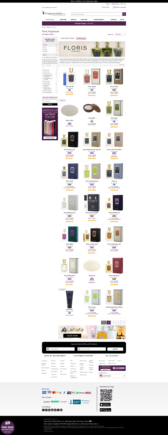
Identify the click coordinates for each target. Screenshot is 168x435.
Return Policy (83, 360)
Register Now (102, 363)
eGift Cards (73, 369)
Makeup (73, 19)
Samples (53, 363)
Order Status (115, 4)
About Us (72, 366)
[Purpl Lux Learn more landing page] (112, 368)
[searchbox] (96, 14)
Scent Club (54, 377)
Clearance (53, 374)
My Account (102, 360)
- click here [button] (84, 23)
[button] (52, 60)
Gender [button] (45, 45)
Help (122, 4)
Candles (62, 366)
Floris (81, 38)
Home (43, 27)
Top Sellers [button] (118, 34)
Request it (114, 156)
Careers (91, 372)
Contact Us (73, 363)
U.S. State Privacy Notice (69, 421)
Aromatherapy (54, 369)
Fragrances (49, 19)
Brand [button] (44, 55)
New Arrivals (63, 369)
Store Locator (83, 375)
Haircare (84, 19)
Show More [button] (121, 64)
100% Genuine (83, 372)
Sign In (107, 4)
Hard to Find (63, 374)
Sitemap (91, 365)
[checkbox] (49, 48)
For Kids (62, 360)
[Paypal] (64, 392)
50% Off (53, 360)
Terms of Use (47, 421)
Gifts (122, 19)
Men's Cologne (45, 367)
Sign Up (50, 104)
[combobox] (98, 14)
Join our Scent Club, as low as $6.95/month (84, 1)
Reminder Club (112, 363)
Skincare (63, 19)
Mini (61, 371)
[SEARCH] (124, 14)
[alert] (106, 7)
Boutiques (44, 373)
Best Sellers (54, 371)
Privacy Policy (56, 421)
